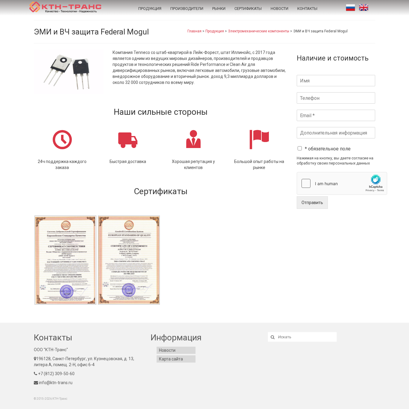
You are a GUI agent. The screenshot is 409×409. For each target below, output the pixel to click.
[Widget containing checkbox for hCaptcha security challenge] (342, 183)
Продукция (149, 8)
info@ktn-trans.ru (55, 382)
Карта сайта (171, 359)
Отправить (312, 202)
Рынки (218, 8)
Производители (186, 8)
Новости (279, 8)
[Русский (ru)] (350, 7)
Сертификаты (248, 8)
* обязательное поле (328, 149)
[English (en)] (363, 7)
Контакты (307, 8)
